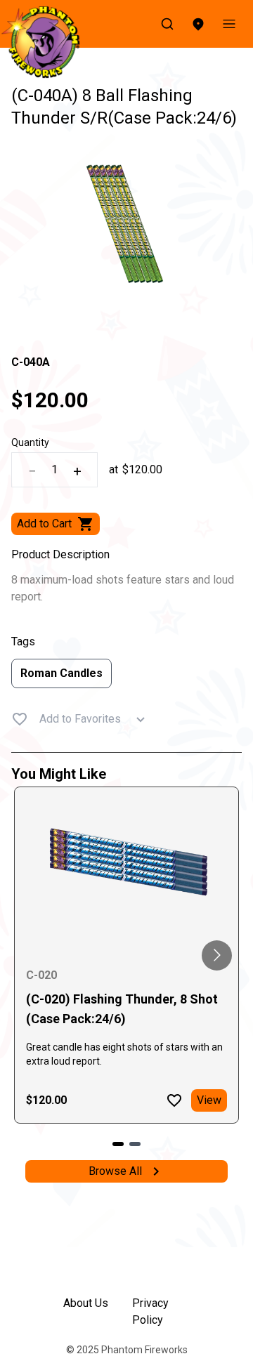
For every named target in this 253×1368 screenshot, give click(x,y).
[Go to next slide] (217, 955)
